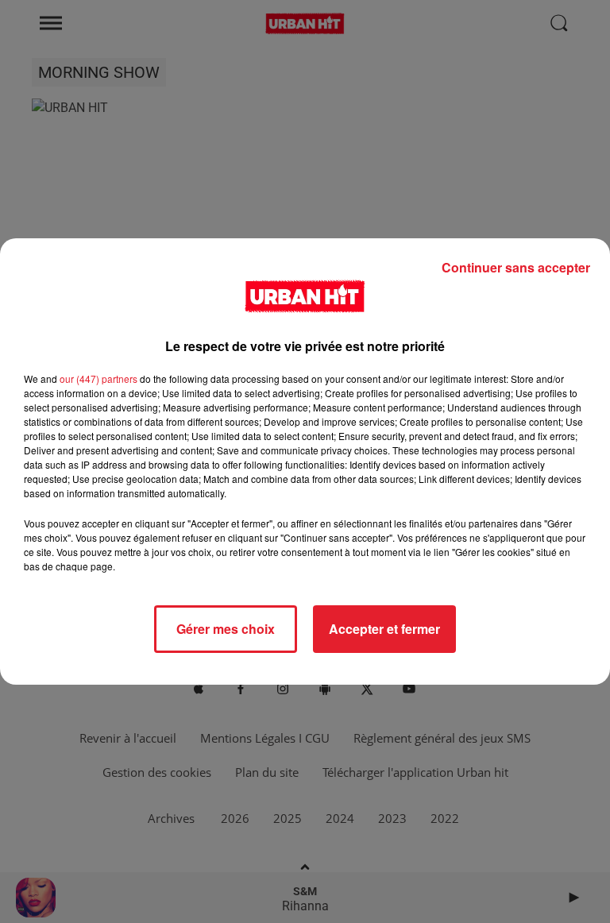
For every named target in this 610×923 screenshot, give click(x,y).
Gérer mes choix (225, 629)
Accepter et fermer (384, 629)
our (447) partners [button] (98, 378)
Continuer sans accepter (516, 267)
